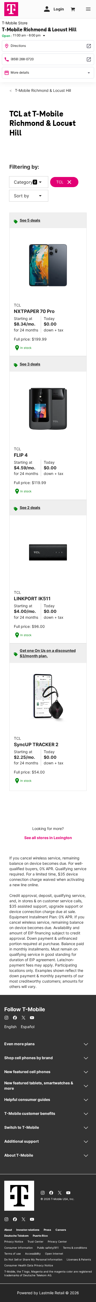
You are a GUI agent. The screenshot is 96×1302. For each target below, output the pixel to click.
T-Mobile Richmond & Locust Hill (42, 90)
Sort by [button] (28, 196)
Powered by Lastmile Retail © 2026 (48, 1292)
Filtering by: (24, 167)
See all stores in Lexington (48, 837)
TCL (59, 182)
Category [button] (23, 182)
